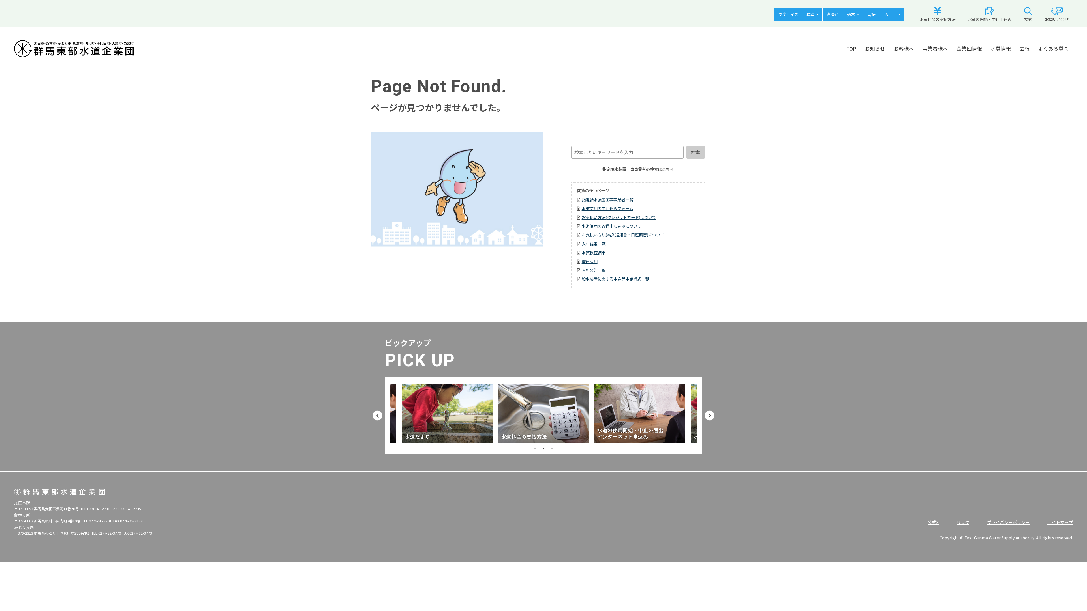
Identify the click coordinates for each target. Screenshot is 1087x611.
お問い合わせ (1057, 19)
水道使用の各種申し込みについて (611, 226)
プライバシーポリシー (1008, 522)
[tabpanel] (543, 413)
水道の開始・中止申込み (989, 19)
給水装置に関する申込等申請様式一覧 (615, 279)
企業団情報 (969, 48)
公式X (933, 522)
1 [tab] (535, 448)
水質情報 (1000, 48)
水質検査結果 (593, 252)
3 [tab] (552, 448)
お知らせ (875, 48)
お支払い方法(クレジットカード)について (619, 217)
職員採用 (590, 261)
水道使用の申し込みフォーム (607, 208)
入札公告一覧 (593, 270)
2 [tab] (543, 448)
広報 (1024, 48)
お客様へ (904, 48)
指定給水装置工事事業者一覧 (607, 200)
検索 (1028, 19)
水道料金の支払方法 (937, 19)
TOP (851, 48)
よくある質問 (1053, 48)
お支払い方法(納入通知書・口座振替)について (623, 235)
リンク (963, 522)
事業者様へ (935, 48)
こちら (668, 169)
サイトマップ (1060, 522)
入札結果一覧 (593, 244)
